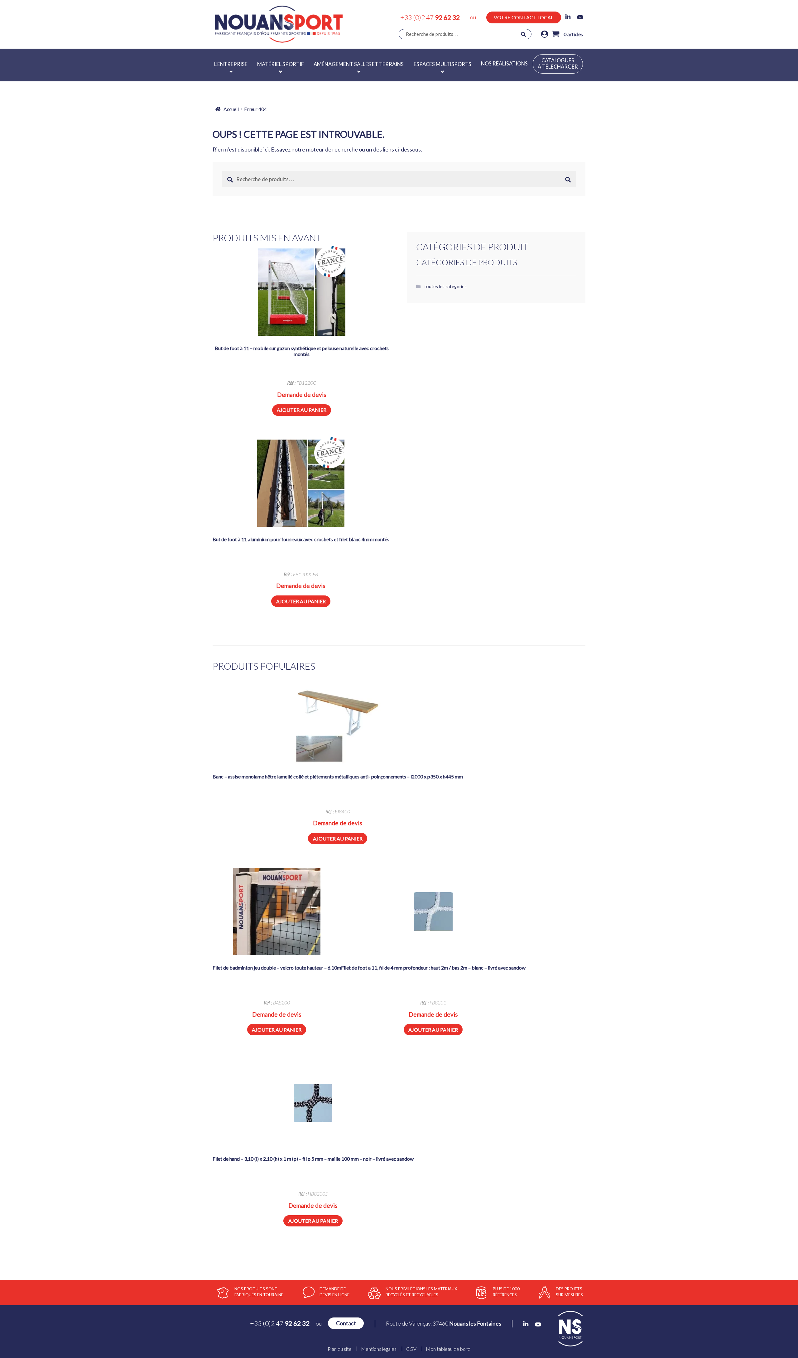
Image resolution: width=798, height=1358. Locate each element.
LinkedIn (568, 16)
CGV (411, 1348)
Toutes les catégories (445, 286)
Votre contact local (524, 17)
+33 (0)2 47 (430, 17)
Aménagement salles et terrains (359, 64)
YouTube (580, 17)
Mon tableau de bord (448, 1348)
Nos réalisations (504, 63)
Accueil (231, 109)
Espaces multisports (442, 64)
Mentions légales (379, 1348)
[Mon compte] (544, 34)
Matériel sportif (280, 64)
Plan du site (340, 1348)
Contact (346, 1323)
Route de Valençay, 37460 (443, 1323)
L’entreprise (231, 64)
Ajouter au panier (301, 410)
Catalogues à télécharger (558, 63)
